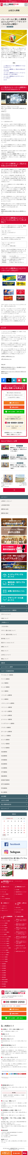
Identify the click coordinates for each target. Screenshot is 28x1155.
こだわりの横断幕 (5, 894)
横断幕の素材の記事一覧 (20, 951)
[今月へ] (21, 818)
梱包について (4, 659)
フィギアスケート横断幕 (7, 723)
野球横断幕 (4, 788)
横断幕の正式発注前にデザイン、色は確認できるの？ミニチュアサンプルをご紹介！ (21, 933)
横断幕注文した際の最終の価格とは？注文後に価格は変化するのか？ (21, 937)
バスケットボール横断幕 (7, 703)
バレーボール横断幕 (6, 711)
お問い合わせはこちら (6, 359)
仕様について (4, 618)
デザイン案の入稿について (8, 630)
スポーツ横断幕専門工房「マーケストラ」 (16, 1148)
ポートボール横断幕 (6, 731)
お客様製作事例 (5, 505)
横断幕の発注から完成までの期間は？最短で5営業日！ (21, 924)
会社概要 (3, 796)
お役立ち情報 (5, 800)
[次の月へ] (24, 818)
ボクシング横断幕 (6, 735)
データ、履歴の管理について (9, 634)
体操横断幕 (4, 752)
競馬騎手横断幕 (5, 780)
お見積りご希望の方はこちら (8, 356)
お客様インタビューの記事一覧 (21, 948)
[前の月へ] (18, 818)
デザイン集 (4, 891)
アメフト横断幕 (5, 679)
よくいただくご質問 (7, 667)
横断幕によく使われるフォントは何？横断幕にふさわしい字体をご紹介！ (21, 942)
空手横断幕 (4, 772)
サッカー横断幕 (5, 687)
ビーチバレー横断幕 (6, 719)
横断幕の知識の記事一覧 (20, 945)
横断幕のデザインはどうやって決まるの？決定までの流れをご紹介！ (21, 928)
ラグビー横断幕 (5, 743)
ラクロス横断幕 (5, 747)
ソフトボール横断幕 (6, 695)
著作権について (5, 638)
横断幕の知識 (4, 509)
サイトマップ (5, 808)
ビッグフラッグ (5, 889)
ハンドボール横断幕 (6, 715)
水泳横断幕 (4, 768)
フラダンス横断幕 (6, 727)
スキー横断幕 (4, 691)
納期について (4, 646)
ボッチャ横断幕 (5, 739)
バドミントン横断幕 (6, 707)
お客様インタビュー (6, 501)
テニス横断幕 (4, 699)
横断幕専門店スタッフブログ (21, 891)
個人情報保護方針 (6, 804)
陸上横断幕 (4, 792)
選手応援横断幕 (5, 784)
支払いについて (5, 910)
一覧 (14, 490)
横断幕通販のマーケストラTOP (8, 881)
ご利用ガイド (5, 622)
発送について (4, 650)
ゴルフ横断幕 (4, 683)
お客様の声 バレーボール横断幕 (8, 153)
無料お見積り (18, 907)
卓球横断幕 (4, 760)
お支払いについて (6, 654)
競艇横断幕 (4, 776)
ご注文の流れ (4, 626)
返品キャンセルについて (7, 642)
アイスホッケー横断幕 (7, 675)
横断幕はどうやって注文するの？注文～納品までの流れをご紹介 (21, 920)
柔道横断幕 (4, 764)
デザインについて (6, 614)
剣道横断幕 (4, 756)
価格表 (3, 663)
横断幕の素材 (4, 513)
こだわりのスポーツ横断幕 (8, 610)
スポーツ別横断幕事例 (6, 898)
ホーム (3, 606)
